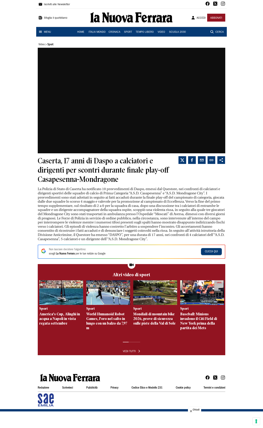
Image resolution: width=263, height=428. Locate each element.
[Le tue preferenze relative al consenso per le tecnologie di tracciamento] (256, 421)
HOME (80, 32)
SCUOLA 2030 (177, 32)
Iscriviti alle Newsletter (57, 4)
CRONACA (114, 32)
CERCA (219, 32)
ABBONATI (216, 18)
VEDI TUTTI (129, 351)
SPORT (128, 32)
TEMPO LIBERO (145, 32)
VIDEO (161, 32)
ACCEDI (201, 18)
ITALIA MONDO (97, 32)
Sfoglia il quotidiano (55, 18)
